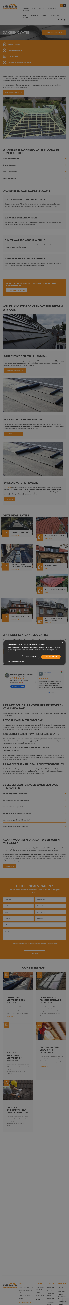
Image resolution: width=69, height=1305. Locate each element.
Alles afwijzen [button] (31, 657)
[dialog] (34, 652)
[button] (16, 661)
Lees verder (20, 652)
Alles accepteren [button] (50, 657)
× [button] (62, 642)
